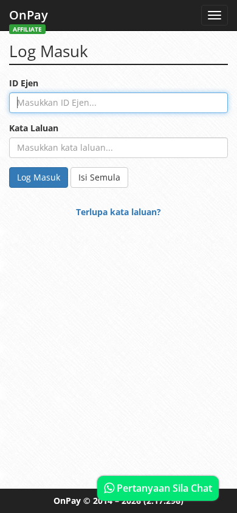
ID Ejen (23, 83)
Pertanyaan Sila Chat (163, 488)
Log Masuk (38, 177)
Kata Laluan (33, 128)
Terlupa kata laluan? (118, 212)
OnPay (28, 18)
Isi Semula (99, 177)
